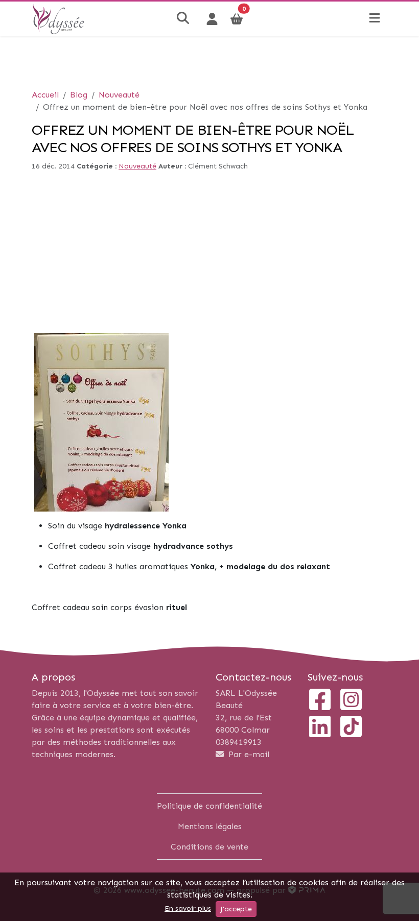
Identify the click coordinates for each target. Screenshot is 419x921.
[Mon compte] (212, 19)
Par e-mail (247, 754)
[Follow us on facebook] (320, 700)
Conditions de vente (209, 847)
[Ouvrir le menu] (374, 19)
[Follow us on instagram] (351, 700)
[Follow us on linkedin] (320, 727)
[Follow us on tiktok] (351, 727)
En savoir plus (188, 908)
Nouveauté (137, 166)
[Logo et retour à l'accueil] (58, 18)
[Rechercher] (184, 19)
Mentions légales (210, 826)
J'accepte (236, 909)
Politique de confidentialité (209, 806)
